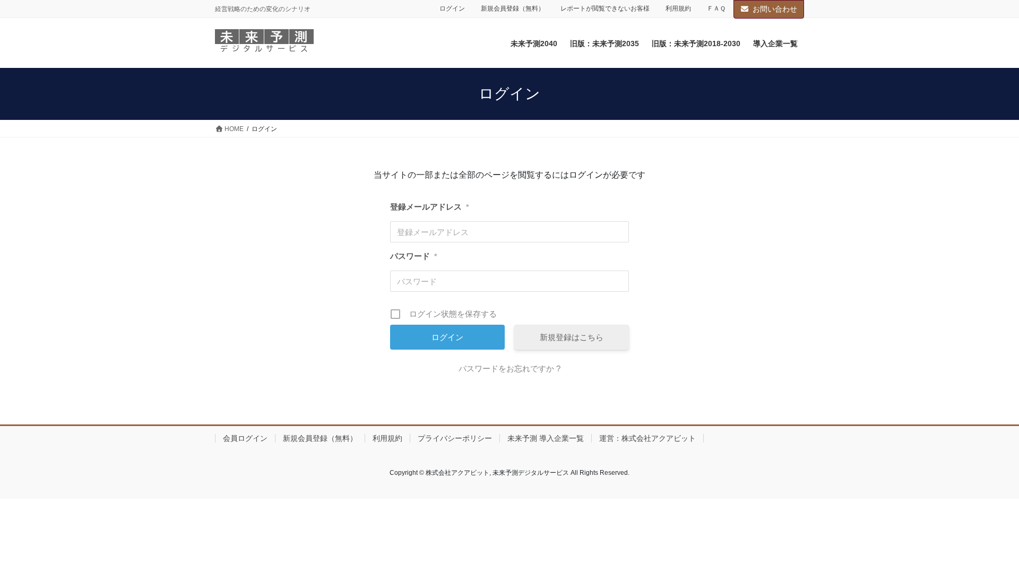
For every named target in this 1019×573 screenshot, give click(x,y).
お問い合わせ (775, 9)
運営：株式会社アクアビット (647, 438)
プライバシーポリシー (455, 438)
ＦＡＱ (716, 8)
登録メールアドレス (429, 206)
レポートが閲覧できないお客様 (605, 8)
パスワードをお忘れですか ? (509, 368)
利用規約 (678, 8)
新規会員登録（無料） (513, 8)
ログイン (452, 8)
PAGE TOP (986, 546)
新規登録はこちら (571, 337)
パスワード (413, 256)
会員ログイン (245, 438)
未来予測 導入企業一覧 (545, 438)
